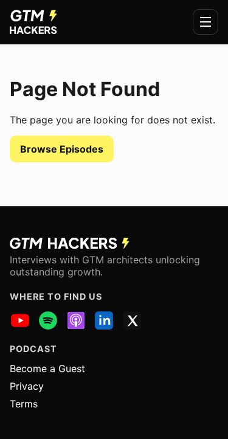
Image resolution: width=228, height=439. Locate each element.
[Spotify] (48, 320)
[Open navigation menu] (205, 22)
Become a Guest (47, 368)
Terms (24, 404)
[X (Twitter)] (132, 320)
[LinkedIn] (104, 320)
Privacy (27, 386)
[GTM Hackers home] (34, 22)
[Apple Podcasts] (76, 320)
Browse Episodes (61, 149)
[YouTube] (20, 320)
